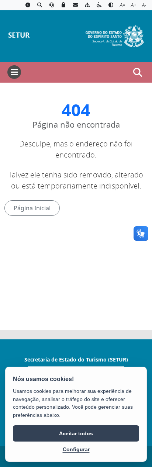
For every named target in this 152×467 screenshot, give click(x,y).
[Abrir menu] (14, 72)
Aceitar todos (76, 433)
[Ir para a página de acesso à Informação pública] (28, 5)
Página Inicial (32, 208)
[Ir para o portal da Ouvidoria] (52, 5)
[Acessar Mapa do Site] (87, 5)
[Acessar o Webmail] (75, 5)
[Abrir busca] (138, 72)
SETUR (19, 35)
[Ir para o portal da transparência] (39, 5)
